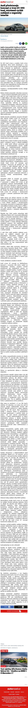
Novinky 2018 (21, 645)
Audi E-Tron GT (4, 645)
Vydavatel (17, 692)
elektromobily (13, 645)
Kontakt (12, 692)
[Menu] (27, 2)
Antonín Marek (4, 36)
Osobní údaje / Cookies (14, 694)
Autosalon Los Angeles (6, 647)
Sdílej (5, 607)
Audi (9, 645)
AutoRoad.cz (15, 647)
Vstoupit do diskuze (12, 611)
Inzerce (22, 692)
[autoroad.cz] (6, 1)
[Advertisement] (14, 628)
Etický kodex (6, 692)
